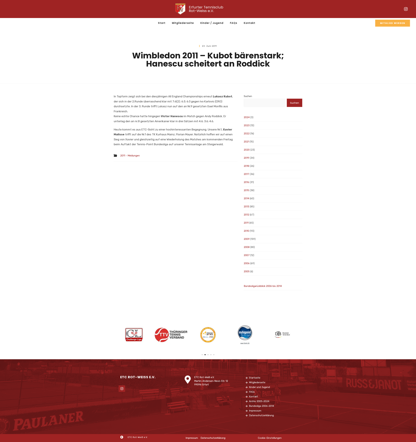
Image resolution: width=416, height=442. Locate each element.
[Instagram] (406, 9)
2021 (246, 141)
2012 (246, 214)
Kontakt (249, 23)
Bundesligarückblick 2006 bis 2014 (263, 286)
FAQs (233, 23)
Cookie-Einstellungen (270, 437)
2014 (246, 198)
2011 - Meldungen (130, 155)
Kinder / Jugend (211, 23)
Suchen (248, 96)
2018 (246, 166)
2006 (247, 263)
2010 (246, 230)
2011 (246, 222)
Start (161, 23)
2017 (246, 174)
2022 (247, 133)
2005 (247, 271)
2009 (247, 239)
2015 (246, 190)
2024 (247, 117)
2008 (247, 247)
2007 (247, 255)
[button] (202, 354)
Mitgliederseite (183, 23)
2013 (246, 206)
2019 (246, 157)
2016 (246, 182)
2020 (247, 149)
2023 (247, 125)
